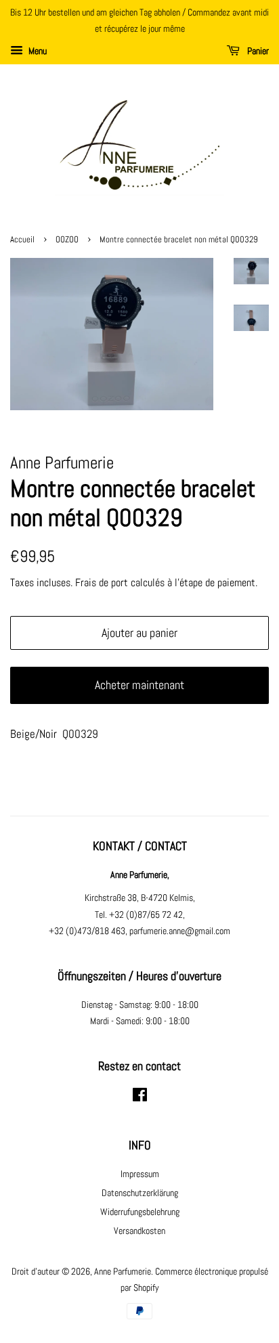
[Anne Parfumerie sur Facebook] (140, 1097)
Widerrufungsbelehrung (139, 1212)
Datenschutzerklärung (140, 1193)
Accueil (22, 239)
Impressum (140, 1174)
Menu (36, 51)
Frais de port (101, 582)
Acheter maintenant (139, 684)
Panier (257, 51)
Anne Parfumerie (122, 1271)
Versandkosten (139, 1231)
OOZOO (67, 239)
